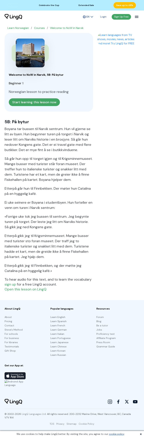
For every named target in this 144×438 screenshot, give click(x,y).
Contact (9, 325)
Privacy (60, 423)
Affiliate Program (106, 338)
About (8, 317)
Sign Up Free (121, 16)
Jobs (99, 329)
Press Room (103, 342)
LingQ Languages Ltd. (34, 414)
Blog (98, 321)
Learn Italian (57, 333)
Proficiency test (105, 333)
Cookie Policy (86, 423)
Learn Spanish (58, 321)
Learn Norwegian (18, 28)
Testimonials (12, 346)
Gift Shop (10, 350)
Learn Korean (58, 350)
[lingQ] (13, 17)
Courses (39, 28)
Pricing (8, 321)
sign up (10, 284)
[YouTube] (135, 402)
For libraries (11, 342)
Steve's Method (14, 329)
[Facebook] (118, 402)
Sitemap (72, 423)
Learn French (57, 325)
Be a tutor (102, 325)
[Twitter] (127, 402)
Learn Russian (58, 354)
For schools (11, 333)
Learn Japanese (59, 342)
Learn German (58, 329)
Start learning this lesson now (34, 102)
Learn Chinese (58, 346)
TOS (52, 423)
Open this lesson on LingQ (26, 289)
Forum (100, 317)
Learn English (57, 317)
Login (103, 16)
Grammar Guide (105, 346)
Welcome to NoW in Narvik (67, 28)
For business (12, 338)
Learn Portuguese (60, 338)
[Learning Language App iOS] (15, 375)
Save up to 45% (124, 5)
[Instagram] (110, 402)
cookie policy (116, 434)
